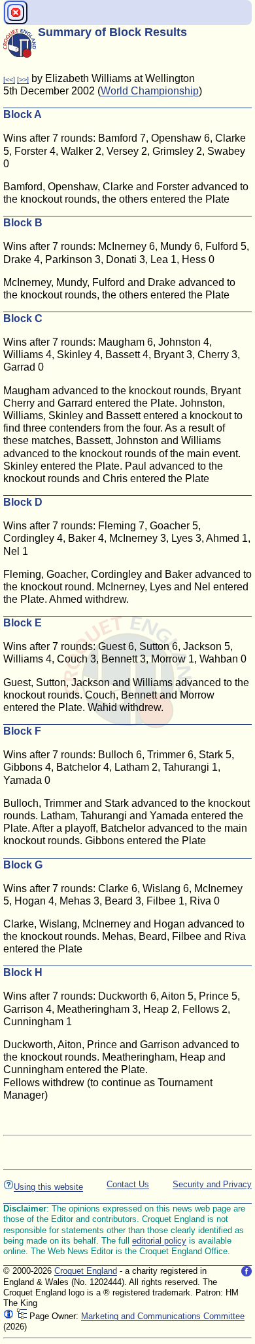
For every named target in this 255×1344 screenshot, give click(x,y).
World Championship (150, 90)
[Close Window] (15, 12)
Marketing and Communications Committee (163, 1316)
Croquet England (85, 1271)
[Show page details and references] (8, 1316)
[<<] (9, 79)
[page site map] (21, 1316)
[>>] (23, 79)
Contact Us (128, 1184)
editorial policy (159, 1241)
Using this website (48, 1187)
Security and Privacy (212, 1184)
